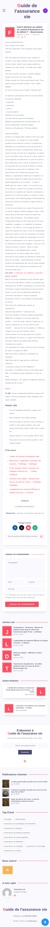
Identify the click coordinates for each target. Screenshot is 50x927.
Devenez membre (27, 125)
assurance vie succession (25, 506)
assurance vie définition (14, 841)
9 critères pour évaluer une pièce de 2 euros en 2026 (29, 782)
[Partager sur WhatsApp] (35, 527)
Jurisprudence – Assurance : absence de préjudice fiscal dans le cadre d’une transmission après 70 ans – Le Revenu (28, 630)
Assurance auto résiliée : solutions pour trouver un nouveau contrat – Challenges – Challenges (25, 482)
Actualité (8, 819)
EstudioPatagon (32, 921)
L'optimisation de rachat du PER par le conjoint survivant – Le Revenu (30, 642)
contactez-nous (35, 90)
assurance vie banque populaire (17, 833)
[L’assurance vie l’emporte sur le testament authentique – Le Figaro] (25, 708)
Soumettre (25, 752)
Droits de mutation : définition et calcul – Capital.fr (28, 654)
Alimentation (21, 819)
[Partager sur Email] (28, 527)
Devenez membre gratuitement (32, 315)
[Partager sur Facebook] (15, 527)
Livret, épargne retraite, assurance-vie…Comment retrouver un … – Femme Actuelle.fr (24, 471)
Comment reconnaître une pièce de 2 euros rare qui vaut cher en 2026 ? (29, 791)
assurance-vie (39, 513)
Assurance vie (19, 889)
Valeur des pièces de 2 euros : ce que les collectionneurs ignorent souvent (25, 800)
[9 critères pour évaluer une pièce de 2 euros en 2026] (5, 783)
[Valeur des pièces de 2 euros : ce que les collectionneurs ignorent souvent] (5, 802)
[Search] (45, 10)
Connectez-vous (29, 312)
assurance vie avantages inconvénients (20, 824)
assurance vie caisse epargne (16, 837)
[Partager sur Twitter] (21, 527)
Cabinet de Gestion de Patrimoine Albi (24, 456)
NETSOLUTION (30, 916)
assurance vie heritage (36, 846)
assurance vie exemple (14, 846)
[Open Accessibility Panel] (45, 922)
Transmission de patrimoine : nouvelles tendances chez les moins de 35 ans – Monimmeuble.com (27, 666)
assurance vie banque (13, 828)
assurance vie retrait (13, 850)
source (7, 388)
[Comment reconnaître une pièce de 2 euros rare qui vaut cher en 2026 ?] (5, 792)
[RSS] (25, 761)
